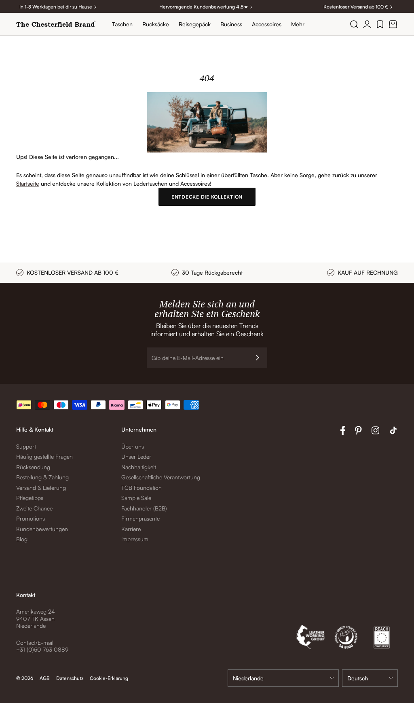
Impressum (134, 539)
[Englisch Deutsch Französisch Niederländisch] (370, 678)
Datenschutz (69, 678)
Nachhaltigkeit (138, 467)
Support (26, 446)
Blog (21, 539)
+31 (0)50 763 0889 (42, 649)
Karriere (131, 528)
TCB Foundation (141, 487)
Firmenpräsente (140, 518)
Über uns (132, 446)
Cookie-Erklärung (109, 678)
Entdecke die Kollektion (207, 197)
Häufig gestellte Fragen (44, 456)
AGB (45, 678)
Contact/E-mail (34, 642)
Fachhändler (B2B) (144, 508)
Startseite (27, 183)
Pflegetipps (29, 497)
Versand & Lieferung (41, 487)
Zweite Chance (34, 508)
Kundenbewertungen (42, 528)
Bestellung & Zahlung (42, 477)
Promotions (30, 518)
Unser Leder (136, 456)
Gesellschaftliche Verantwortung (160, 477)
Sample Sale (136, 497)
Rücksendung (33, 467)
